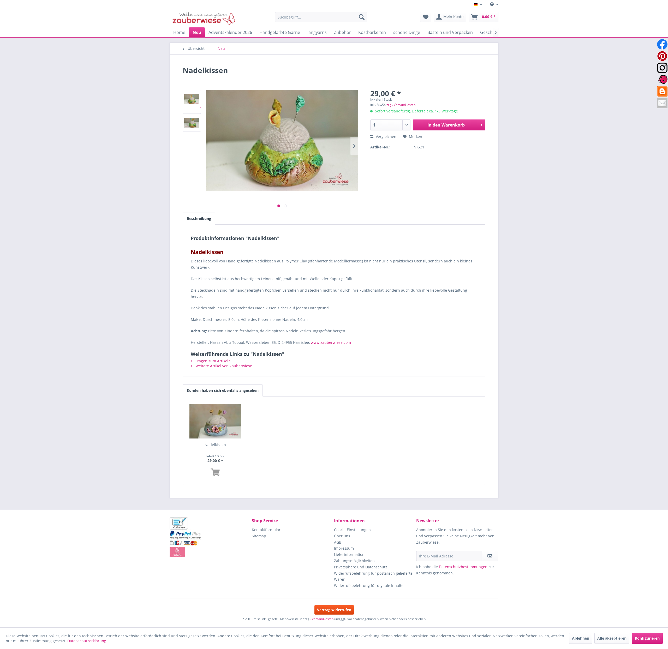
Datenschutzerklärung (86, 640)
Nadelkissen (215, 444)
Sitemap (259, 535)
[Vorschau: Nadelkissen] (192, 99)
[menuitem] (492, 4)
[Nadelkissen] (215, 421)
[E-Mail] (662, 103)
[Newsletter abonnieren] (490, 556)
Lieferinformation (349, 554)
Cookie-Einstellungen (352, 529)
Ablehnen (580, 638)
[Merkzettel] (425, 17)
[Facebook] (662, 44)
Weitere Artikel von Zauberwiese (223, 365)
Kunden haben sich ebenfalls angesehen (223, 390)
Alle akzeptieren (612, 638)
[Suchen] (361, 17)
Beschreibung (199, 218)
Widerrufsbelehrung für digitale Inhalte (368, 585)
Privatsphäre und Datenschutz (360, 566)
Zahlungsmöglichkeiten (354, 560)
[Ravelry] (662, 79)
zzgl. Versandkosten (400, 105)
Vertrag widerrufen (334, 609)
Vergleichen (385, 136)
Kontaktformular (266, 529)
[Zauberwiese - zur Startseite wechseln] (203, 18)
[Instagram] (662, 68)
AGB (337, 542)
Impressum (344, 548)
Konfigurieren (647, 638)
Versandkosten (322, 619)
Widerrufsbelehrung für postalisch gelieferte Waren (373, 576)
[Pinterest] (662, 56)
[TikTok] (662, 91)
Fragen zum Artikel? (212, 360)
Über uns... (343, 535)
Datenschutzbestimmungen (463, 566)
